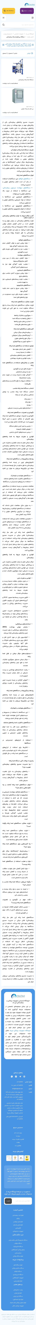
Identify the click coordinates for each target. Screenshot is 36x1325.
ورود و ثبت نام (18, 1133)
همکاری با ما (18, 1146)
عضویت (8, 1201)
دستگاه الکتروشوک (18, 1246)
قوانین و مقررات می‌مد (18, 1139)
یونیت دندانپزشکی (18, 1290)
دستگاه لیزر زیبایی (18, 1296)
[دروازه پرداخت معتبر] (27, 1158)
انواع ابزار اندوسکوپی (18, 1299)
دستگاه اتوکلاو (18, 1271)
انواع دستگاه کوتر (18, 1265)
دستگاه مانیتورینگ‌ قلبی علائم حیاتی (18, 1240)
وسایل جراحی (18, 1253)
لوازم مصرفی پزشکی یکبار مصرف (18, 1303)
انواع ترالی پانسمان (18, 1225)
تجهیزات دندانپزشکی (18, 1231)
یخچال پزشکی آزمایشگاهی (18, 1250)
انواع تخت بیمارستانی (18, 1215)
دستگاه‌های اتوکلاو (25, 179)
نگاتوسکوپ (18, 1228)
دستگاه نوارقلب (18, 1243)
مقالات (18, 1142)
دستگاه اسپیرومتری (18, 1274)
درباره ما (18, 1136)
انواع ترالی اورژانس (18, 1222)
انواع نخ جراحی (18, 1293)
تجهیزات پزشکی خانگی (18, 1306)
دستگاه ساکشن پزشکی (18, 1268)
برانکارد (18, 1218)
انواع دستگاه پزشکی (18, 1256)
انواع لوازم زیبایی (18, 1281)
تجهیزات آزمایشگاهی (18, 1278)
